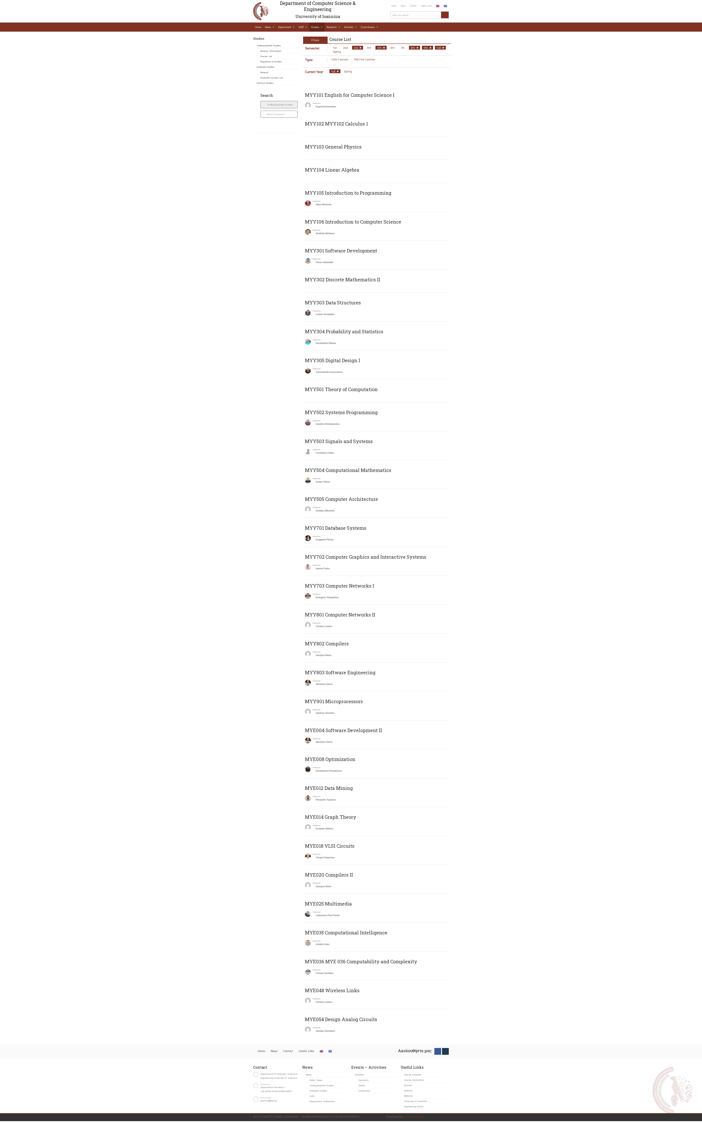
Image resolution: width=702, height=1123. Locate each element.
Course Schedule (412, 1074)
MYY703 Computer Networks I (339, 586)
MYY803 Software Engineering (340, 672)
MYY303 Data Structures (333, 302)
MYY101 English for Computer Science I (350, 95)
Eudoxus (408, 1090)
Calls (312, 1095)
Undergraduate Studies (269, 45)
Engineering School (413, 1106)
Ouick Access (368, 27)
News (268, 27)
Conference (364, 1090)
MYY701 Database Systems (335, 528)
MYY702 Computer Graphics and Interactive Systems (365, 557)
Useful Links (426, 5)
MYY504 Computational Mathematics (348, 470)
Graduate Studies (265, 66)
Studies (315, 27)
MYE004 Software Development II (343, 730)
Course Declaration (414, 1079)
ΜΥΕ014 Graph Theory (330, 817)
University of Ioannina (415, 1101)
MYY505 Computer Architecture (341, 499)
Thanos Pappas (414, 1116)
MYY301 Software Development (341, 251)
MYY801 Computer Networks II (340, 615)
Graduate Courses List (271, 77)
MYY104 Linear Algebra (332, 170)
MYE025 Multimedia (328, 904)
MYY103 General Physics (333, 147)
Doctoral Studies (265, 82)
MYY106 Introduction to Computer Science (353, 222)
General (264, 72)
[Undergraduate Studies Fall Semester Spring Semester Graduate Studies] (279, 104)
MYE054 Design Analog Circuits (341, 1019)
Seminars (363, 1079)
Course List (266, 56)
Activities (348, 27)
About (403, 5)
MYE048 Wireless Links (332, 990)
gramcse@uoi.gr (269, 1100)
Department (284, 27)
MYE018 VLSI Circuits (329, 846)
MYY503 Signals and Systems (339, 441)
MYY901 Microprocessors (334, 701)
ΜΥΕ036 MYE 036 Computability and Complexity (361, 961)
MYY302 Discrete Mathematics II (342, 279)
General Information (270, 50)
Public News (316, 1079)
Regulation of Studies (271, 61)
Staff (301, 27)
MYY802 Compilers (327, 643)
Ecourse (408, 1085)
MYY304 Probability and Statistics (344, 331)
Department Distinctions (322, 1101)
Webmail (408, 1095)
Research (332, 27)
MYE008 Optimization (330, 759)
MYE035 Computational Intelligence (346, 932)
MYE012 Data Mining (329, 788)
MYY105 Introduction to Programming (348, 193)
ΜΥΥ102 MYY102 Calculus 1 (336, 124)
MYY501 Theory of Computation (341, 389)
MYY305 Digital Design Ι (332, 360)
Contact (413, 5)
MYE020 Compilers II (329, 875)
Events (361, 1085)
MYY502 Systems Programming (341, 412)
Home (393, 5)
